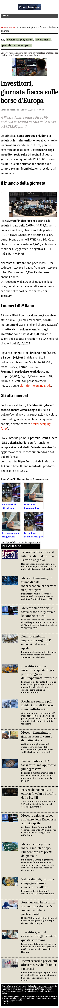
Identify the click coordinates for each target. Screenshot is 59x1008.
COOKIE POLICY (8, 1001)
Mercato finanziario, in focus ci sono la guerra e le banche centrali (38, 612)
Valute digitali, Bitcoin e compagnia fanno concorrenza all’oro (38, 883)
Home (4, 27)
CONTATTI (6, 1003)
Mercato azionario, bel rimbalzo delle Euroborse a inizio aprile (38, 819)
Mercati (12, 27)
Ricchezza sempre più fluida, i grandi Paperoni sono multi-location (38, 705)
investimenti (43, 39)
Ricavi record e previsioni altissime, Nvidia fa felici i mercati (39, 964)
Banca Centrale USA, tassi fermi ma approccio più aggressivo (38, 765)
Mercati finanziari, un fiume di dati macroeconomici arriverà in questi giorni (39, 584)
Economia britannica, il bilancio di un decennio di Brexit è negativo (39, 556)
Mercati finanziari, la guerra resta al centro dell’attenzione (36, 736)
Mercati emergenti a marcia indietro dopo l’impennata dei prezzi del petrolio (37, 850)
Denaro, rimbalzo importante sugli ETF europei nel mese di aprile (36, 642)
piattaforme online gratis (16, 45)
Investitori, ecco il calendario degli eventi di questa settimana (39, 936)
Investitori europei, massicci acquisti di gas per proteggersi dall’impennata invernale (39, 672)
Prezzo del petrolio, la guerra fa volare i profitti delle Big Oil (38, 793)
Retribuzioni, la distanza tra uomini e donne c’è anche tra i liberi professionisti (38, 908)
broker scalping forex (19, 39)
